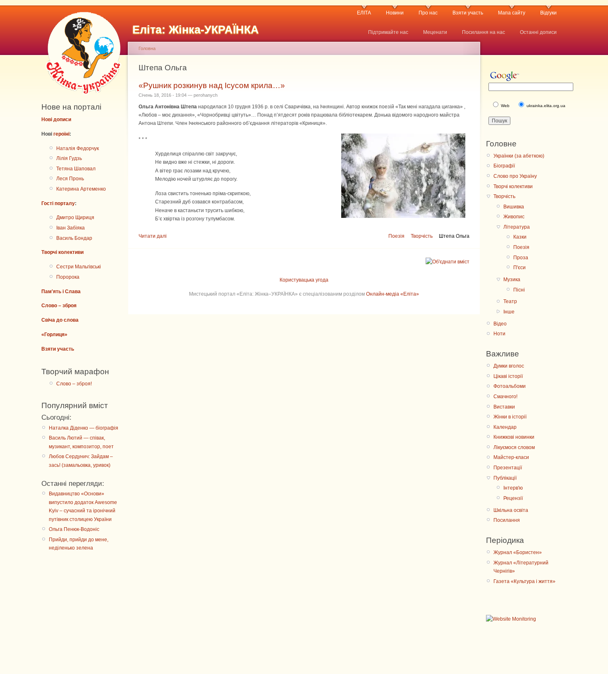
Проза (520, 258)
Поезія (396, 236)
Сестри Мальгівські (78, 267)
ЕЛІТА (364, 13)
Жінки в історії (510, 417)
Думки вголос (508, 366)
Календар (505, 427)
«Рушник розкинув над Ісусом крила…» (212, 85)
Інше (509, 312)
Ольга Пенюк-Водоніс (74, 529)
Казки (520, 237)
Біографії (504, 166)
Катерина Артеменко (81, 189)
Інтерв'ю (513, 488)
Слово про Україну (515, 176)
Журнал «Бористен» (517, 552)
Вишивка (513, 207)
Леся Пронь (70, 179)
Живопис (513, 217)
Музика (511, 279)
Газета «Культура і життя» (524, 581)
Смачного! (505, 396)
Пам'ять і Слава (61, 291)
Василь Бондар (74, 238)
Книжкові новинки (513, 437)
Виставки (504, 407)
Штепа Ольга (454, 236)
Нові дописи (56, 119)
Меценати (435, 32)
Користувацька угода (304, 280)
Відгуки (548, 13)
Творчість (422, 236)
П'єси (519, 267)
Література (516, 227)
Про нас (428, 13)
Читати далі (153, 236)
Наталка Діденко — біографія (83, 428)
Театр (510, 301)
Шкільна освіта (510, 510)
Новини (395, 13)
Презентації (507, 468)
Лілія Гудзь (69, 158)
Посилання (506, 520)
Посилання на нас (483, 32)
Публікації (505, 478)
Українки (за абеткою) (518, 156)
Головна (147, 48)
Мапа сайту (511, 13)
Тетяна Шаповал (76, 169)
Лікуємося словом (514, 447)
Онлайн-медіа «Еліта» (392, 294)
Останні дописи (538, 32)
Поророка (67, 277)
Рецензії (513, 498)
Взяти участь (467, 13)
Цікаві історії (508, 376)
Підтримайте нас (388, 32)
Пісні (519, 290)
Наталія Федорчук (77, 148)
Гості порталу (58, 203)
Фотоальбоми (509, 386)
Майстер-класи (511, 457)
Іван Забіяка (70, 228)
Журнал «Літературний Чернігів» (520, 567)
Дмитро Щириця (75, 217)
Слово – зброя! (74, 384)
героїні (61, 134)
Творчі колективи (62, 252)
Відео (500, 324)
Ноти (499, 334)
